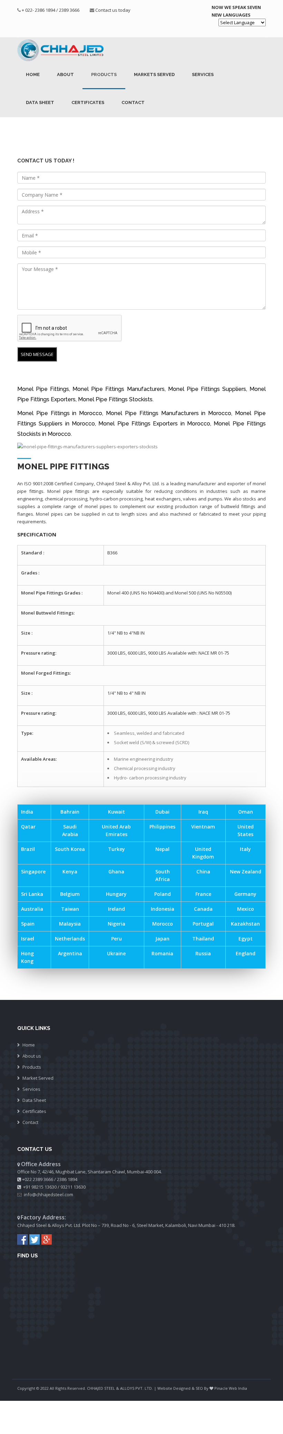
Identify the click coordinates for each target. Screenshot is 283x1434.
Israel (27, 938)
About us (31, 1056)
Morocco (162, 923)
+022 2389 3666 (37, 1179)
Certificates (87, 102)
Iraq (203, 811)
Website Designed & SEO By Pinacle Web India (202, 1388)
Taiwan (70, 909)
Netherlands (70, 938)
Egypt (245, 938)
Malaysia (70, 923)
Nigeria (116, 923)
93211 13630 (73, 1187)
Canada (203, 909)
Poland (162, 894)
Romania (162, 953)
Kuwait (116, 811)
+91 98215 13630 (40, 1187)
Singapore (33, 871)
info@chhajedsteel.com (48, 1194)
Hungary (116, 894)
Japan (162, 938)
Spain (28, 923)
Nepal (162, 849)
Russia (203, 953)
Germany (245, 894)
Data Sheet (40, 102)
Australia (32, 909)
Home (33, 74)
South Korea (70, 849)
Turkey (116, 849)
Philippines (162, 826)
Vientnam (203, 826)
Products (104, 74)
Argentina (70, 953)
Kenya (69, 871)
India (27, 811)
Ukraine (116, 953)
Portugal (203, 923)
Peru (116, 938)
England (245, 953)
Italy (245, 849)
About (65, 74)
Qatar (28, 826)
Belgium (70, 894)
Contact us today (112, 10)
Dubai (162, 811)
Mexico (245, 909)
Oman (245, 811)
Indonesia (162, 909)
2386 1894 (67, 1179)
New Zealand (245, 871)
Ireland (116, 909)
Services (203, 74)
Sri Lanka (32, 894)
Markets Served (154, 74)
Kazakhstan (245, 923)
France (203, 894)
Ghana (116, 871)
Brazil (28, 849)
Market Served (37, 1078)
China (203, 871)
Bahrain (69, 811)
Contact (133, 102)
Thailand (203, 938)
